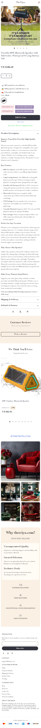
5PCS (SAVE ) (7, 111)
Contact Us (5, 691)
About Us (5, 688)
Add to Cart (20, 118)
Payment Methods (7, 670)
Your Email (7, 643)
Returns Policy (6, 676)
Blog (3, 686)
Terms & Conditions (7, 697)
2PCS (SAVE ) (7, 107)
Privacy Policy (6, 694)
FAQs (3, 668)
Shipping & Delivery (8, 673)
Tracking (4, 679)
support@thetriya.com (8, 661)
